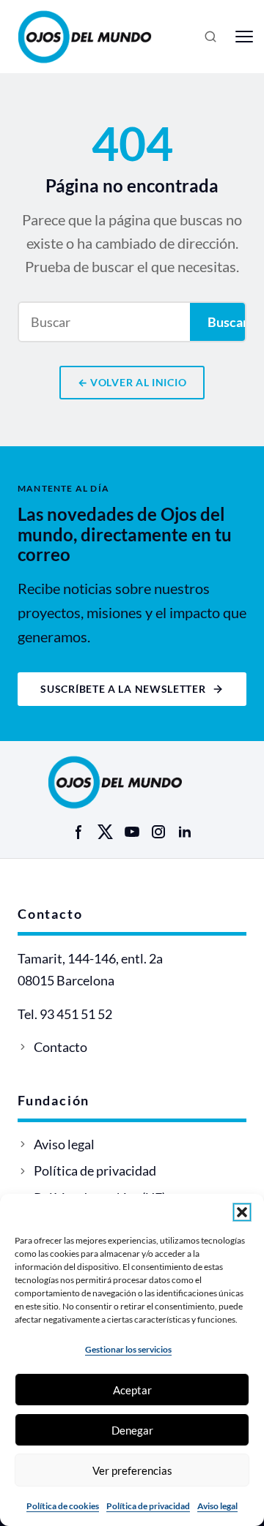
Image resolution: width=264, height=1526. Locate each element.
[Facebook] (79, 832)
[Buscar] (210, 36)
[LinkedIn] (185, 832)
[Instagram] (158, 832)
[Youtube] (132, 832)
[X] (105, 832)
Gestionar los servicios (128, 1349)
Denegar (132, 1430)
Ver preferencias (132, 1470)
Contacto (60, 1047)
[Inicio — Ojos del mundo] (102, 36)
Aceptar (132, 1390)
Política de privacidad (148, 1505)
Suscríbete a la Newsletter (122, 689)
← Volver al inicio (132, 382)
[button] (242, 1212)
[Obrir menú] (244, 36)
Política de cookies (62, 1505)
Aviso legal (217, 1505)
